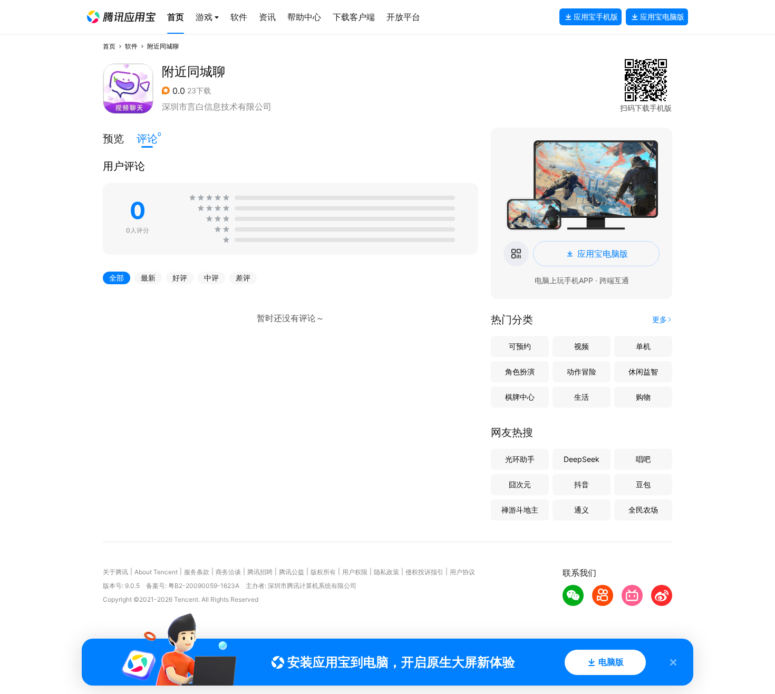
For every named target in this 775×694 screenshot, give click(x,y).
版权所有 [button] (323, 572)
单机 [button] (643, 346)
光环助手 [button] (520, 459)
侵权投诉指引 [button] (424, 572)
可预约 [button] (520, 346)
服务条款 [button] (196, 572)
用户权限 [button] (354, 572)
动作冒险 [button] (581, 371)
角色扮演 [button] (520, 371)
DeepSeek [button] (581, 459)
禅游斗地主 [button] (519, 509)
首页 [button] (109, 46)
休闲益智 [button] (643, 371)
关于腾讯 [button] (115, 572)
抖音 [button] (581, 484)
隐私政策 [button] (386, 572)
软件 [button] (131, 46)
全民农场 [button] (643, 509)
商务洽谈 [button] (228, 572)
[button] (121, 17)
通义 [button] (581, 509)
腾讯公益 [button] (291, 572)
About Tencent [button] (156, 572)
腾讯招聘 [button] (260, 572)
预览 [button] (113, 138)
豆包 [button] (643, 484)
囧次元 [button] (520, 484)
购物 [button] (643, 396)
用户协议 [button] (462, 572)
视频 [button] (581, 346)
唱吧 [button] (643, 459)
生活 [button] (581, 396)
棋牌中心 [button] (520, 396)
